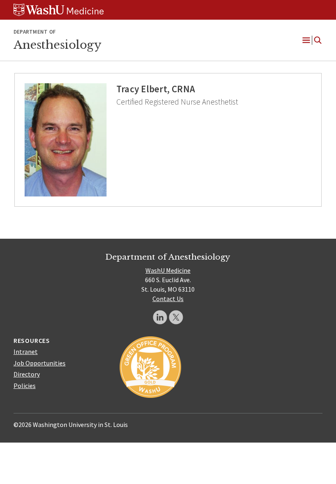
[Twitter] (176, 317)
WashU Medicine (168, 270)
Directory (27, 374)
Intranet (26, 351)
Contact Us (168, 299)
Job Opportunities (40, 363)
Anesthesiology (57, 45)
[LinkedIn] (160, 317)
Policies (25, 385)
